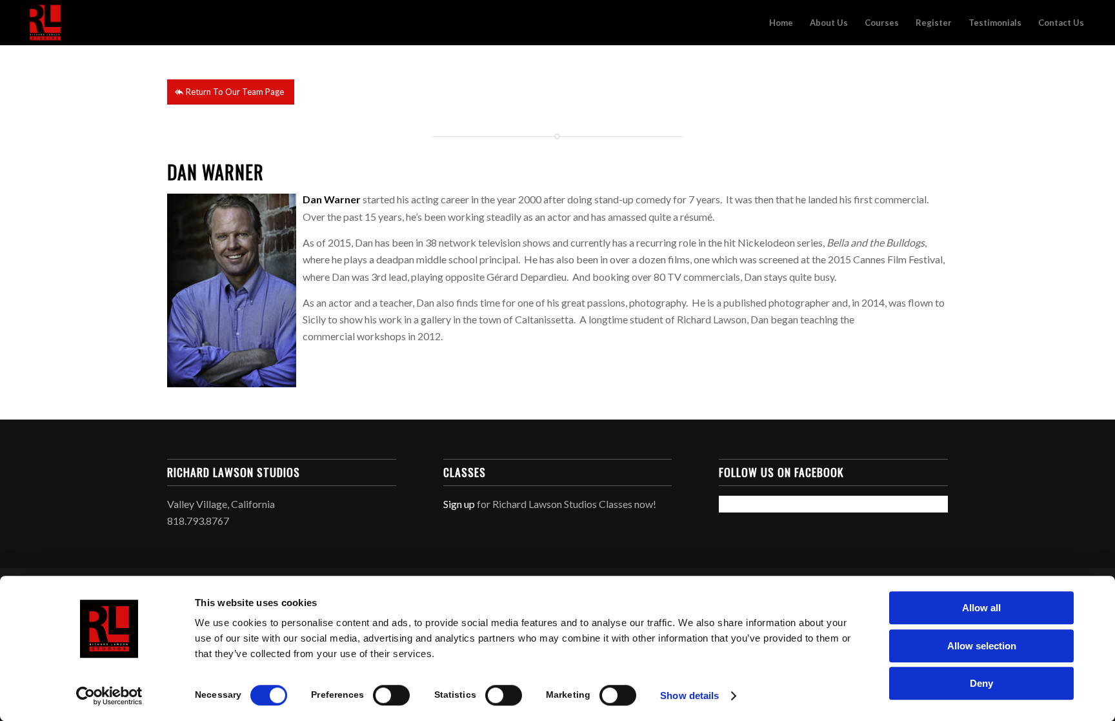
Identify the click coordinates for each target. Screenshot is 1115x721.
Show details (689, 695)
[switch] (391, 695)
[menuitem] (781, 22)
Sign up (459, 504)
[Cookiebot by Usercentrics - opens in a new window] (109, 696)
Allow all (981, 607)
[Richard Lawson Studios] (45, 22)
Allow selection (981, 645)
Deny (981, 683)
